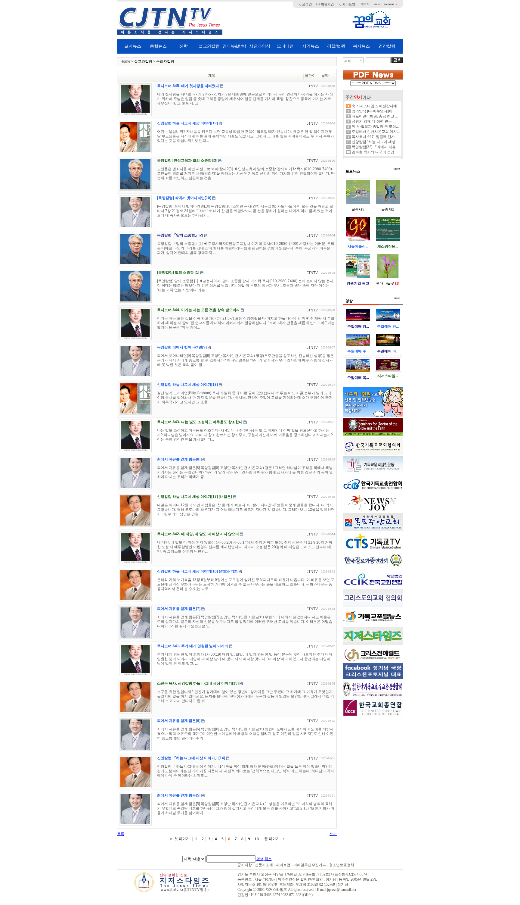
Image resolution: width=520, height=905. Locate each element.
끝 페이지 (272, 839)
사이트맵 (283, 865)
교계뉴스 (132, 46)
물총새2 (387, 209)
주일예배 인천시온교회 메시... (376, 132)
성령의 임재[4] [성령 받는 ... (373, 121)
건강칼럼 (387, 46)
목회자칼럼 (165, 61)
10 (257, 839)
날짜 (325, 75)
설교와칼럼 (209, 46)
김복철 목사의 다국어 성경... (374, 152)
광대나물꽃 (385, 283)
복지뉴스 (361, 46)
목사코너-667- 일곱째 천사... (375, 137)
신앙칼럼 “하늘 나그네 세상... (375, 142)
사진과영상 (259, 46)
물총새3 (357, 209)
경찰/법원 (336, 46)
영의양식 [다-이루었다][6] (372, 111)
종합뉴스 (158, 46)
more (397, 168)
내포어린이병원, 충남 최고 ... (375, 116)
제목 (347, 61)
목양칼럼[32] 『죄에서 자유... (375, 147)
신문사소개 (264, 865)
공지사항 (244, 865)
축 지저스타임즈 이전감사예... (376, 106)
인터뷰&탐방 (234, 46)
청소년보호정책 (341, 865)
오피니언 (285, 46)
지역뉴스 (310, 46)
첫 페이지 (182, 839)
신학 (183, 46)
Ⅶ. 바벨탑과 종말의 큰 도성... (375, 126)
